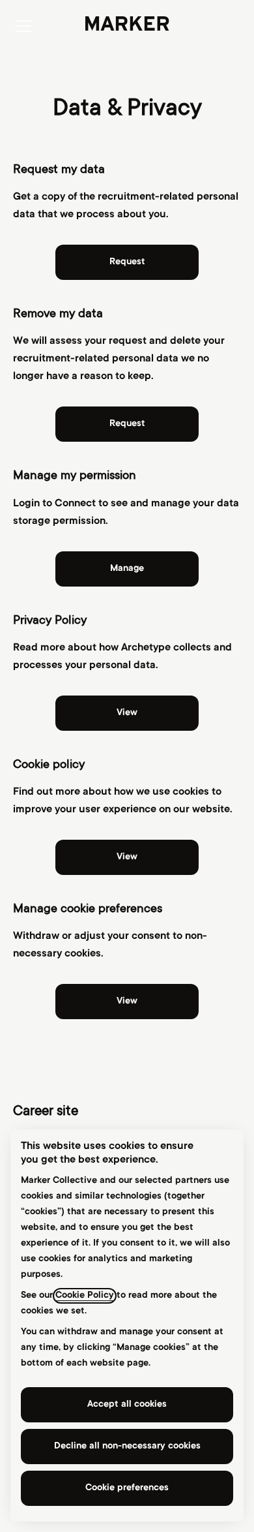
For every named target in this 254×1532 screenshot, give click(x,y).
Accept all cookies (127, 1405)
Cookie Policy (84, 1296)
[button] (127, 1001)
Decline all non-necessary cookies (127, 1446)
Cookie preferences (127, 1488)
